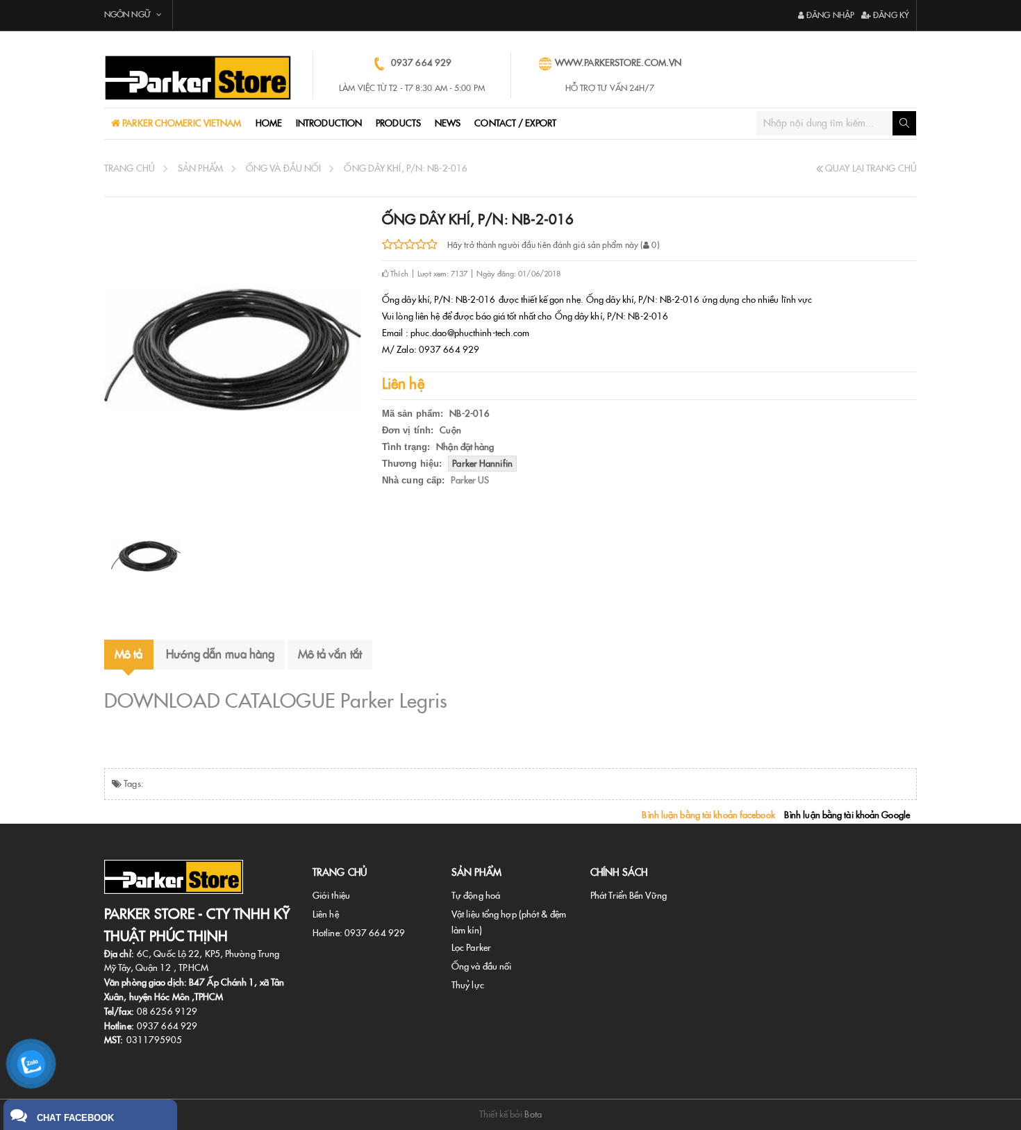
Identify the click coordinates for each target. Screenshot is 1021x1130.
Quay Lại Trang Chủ (870, 168)
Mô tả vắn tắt (330, 654)
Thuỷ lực (467, 985)
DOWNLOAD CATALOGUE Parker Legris (275, 700)
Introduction (329, 123)
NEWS (447, 123)
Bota (532, 1114)
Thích (398, 274)
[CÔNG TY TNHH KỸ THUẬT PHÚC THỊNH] (198, 78)
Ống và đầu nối (283, 168)
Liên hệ (326, 914)
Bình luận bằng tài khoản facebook (708, 815)
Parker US (470, 480)
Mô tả (129, 654)
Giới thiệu (331, 895)
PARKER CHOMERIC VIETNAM (180, 123)
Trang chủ (129, 168)
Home (269, 123)
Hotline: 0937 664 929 (359, 933)
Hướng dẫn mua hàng (220, 654)
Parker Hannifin (482, 464)
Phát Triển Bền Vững (628, 895)
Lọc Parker (471, 948)
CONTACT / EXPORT (515, 123)
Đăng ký (890, 15)
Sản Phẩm (200, 168)
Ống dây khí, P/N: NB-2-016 (405, 168)
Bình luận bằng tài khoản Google (847, 815)
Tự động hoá (475, 895)
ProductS (398, 123)
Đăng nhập (829, 15)
